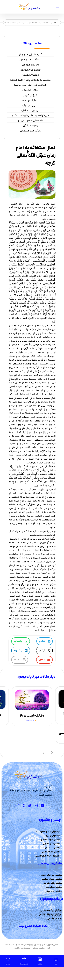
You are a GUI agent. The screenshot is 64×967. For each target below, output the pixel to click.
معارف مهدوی (30, 100)
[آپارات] (29, 805)
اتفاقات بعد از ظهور (30, 59)
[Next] (51, 752)
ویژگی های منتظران (30, 130)
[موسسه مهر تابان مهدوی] (55, 22)
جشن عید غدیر (52, 847)
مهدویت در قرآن (30, 110)
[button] (44, 641)
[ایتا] (23, 805)
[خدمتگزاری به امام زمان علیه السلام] (29, 6)
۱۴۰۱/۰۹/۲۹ (30, 720)
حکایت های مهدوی (30, 70)
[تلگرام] (42, 805)
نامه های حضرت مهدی (30, 120)
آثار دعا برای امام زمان (30, 54)
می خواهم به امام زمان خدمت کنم (30, 115)
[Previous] (43, 752)
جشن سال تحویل (51, 843)
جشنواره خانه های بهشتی (47, 856)
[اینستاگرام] (36, 805)
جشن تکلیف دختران (50, 839)
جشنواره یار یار (53, 835)
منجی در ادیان (30, 105)
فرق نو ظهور (30, 95)
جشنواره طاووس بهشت (48, 831)
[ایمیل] (17, 805)
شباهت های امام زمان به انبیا (30, 85)
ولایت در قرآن (30, 125)
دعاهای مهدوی (30, 75)
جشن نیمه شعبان (51, 851)
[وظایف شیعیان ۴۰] (32, 700)
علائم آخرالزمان (30, 90)
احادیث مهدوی (30, 64)
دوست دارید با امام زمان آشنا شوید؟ (30, 80)
